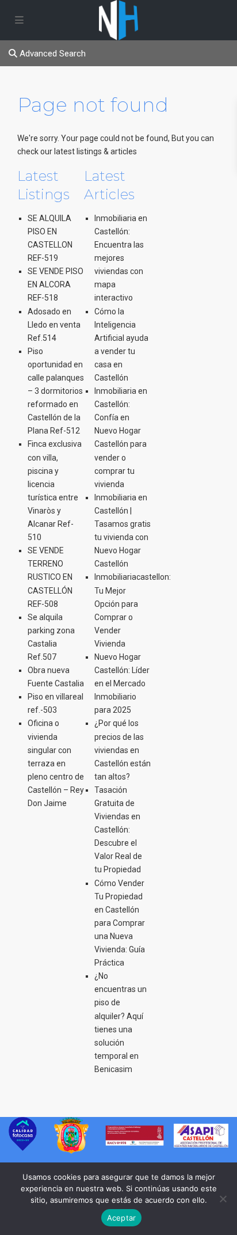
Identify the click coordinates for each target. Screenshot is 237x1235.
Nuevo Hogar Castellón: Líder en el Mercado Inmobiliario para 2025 (122, 683)
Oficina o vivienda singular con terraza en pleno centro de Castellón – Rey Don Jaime (56, 763)
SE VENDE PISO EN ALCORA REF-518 (55, 284)
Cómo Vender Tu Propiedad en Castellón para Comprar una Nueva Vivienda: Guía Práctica (119, 923)
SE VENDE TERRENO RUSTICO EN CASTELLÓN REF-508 (50, 577)
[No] (222, 1198)
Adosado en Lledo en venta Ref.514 (54, 325)
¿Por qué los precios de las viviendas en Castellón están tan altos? (122, 750)
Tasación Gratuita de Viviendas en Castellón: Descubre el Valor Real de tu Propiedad (118, 830)
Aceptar (121, 1217)
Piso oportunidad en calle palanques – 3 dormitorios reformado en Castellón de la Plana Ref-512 (56, 391)
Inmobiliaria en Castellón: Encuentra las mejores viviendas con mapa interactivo (120, 258)
